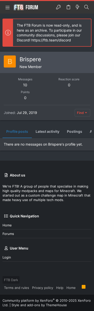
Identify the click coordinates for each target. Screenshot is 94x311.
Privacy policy (42, 288)
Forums (8, 234)
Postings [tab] (74, 131)
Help (59, 288)
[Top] (78, 287)
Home (7, 225)
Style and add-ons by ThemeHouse (39, 305)
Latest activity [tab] (47, 131)
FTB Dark (11, 280)
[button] (8, 7)
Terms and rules (16, 288)
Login (7, 257)
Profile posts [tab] (17, 131)
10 (25, 85)
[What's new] (77, 7)
